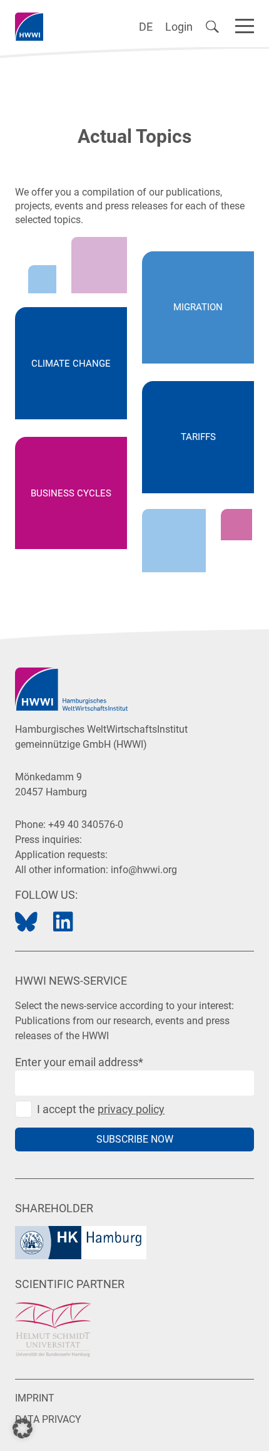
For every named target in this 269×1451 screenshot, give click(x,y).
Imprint (34, 1398)
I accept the (101, 1109)
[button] (22, 1428)
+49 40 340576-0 (85, 824)
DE (146, 26)
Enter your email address (79, 1062)
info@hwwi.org (144, 870)
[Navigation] (244, 23)
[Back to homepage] (29, 27)
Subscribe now (134, 1139)
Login (179, 26)
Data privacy (48, 1419)
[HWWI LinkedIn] (63, 922)
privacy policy (131, 1109)
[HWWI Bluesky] (26, 922)
